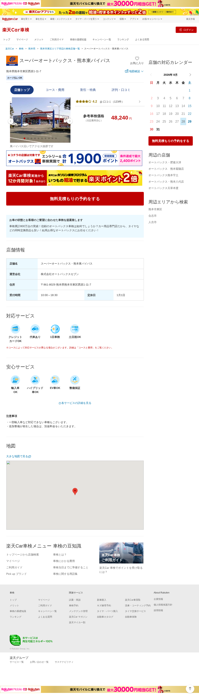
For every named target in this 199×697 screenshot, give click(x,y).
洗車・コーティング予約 (138, 605)
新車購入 (101, 600)
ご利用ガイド (57, 39)
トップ (6, 39)
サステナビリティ (64, 662)
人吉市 (152, 222)
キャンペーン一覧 (102, 39)
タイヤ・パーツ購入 (107, 611)
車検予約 (73, 605)
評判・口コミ (121, 89)
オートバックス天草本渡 (163, 188)
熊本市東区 (155, 209)
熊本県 (31, 48)
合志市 (152, 215)
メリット (39, 39)
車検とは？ (60, 554)
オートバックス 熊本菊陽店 (166, 168)
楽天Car (9, 48)
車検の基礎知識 (78, 39)
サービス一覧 (17, 662)
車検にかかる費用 (64, 561)
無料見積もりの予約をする (170, 140)
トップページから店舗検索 (22, 554)
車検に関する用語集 (65, 573)
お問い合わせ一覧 (39, 662)
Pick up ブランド (16, 573)
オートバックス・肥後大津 (164, 162)
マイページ (22, 39)
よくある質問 (142, 39)
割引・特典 (88, 89)
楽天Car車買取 (133, 600)
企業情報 (158, 599)
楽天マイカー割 (77, 622)
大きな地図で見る (17, 456)
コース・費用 (55, 89)
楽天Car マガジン (78, 616)
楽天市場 (190, 19)
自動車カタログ (105, 616)
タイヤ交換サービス (135, 611)
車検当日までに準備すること (70, 567)
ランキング (123, 39)
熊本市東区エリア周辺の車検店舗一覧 (60, 48)
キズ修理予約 (104, 605)
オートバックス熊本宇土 (163, 175)
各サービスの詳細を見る (76, 402)
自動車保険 (131, 616)
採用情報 (158, 610)
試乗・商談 (75, 600)
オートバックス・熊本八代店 (166, 181)
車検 (21, 48)
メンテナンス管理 (78, 611)
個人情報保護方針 (163, 604)
